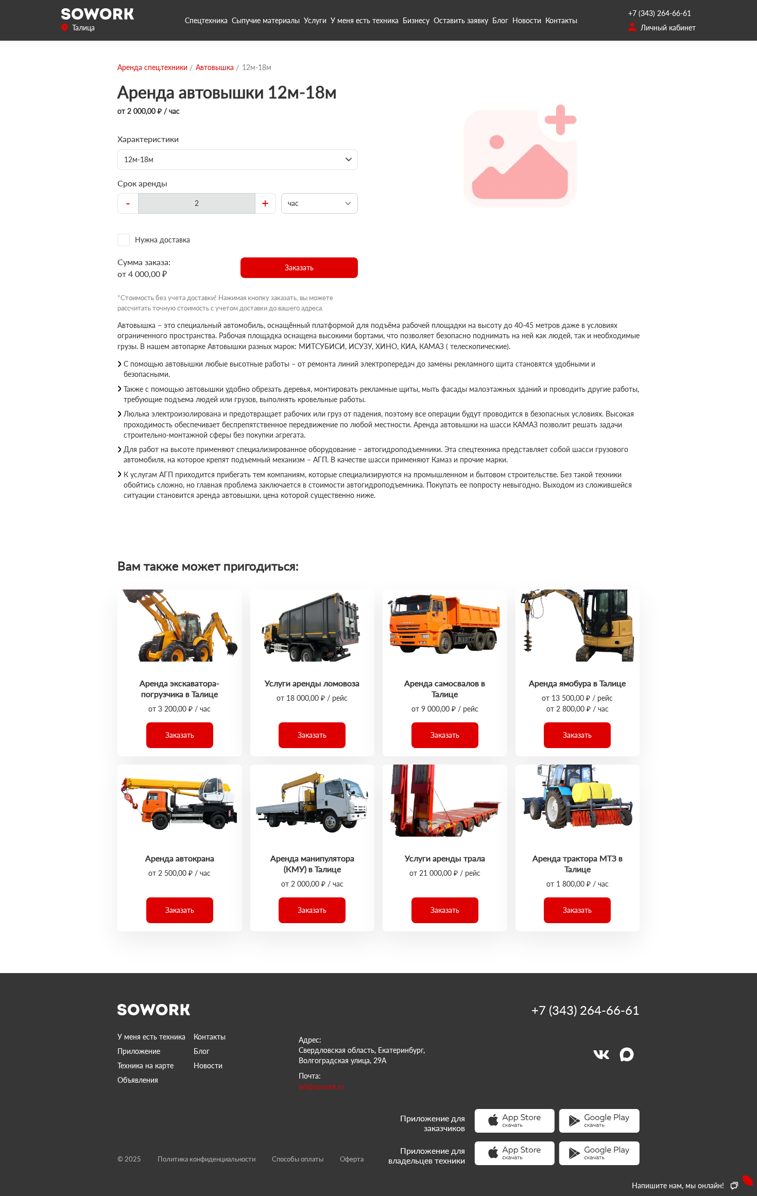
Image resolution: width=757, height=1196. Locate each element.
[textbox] (197, 203)
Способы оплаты (297, 1159)
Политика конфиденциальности (206, 1159)
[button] (299, 267)
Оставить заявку (461, 20)
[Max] (627, 1054)
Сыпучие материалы (266, 20)
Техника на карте (145, 1065)
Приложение (138, 1051)
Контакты (561, 20)
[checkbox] (237, 240)
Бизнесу (416, 20)
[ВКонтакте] (601, 1054)
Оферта (352, 1159)
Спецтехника (206, 20)
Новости (526, 20)
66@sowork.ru (322, 1086)
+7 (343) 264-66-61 (659, 13)
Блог (500, 20)
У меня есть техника (365, 20)
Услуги (315, 20)
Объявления (137, 1080)
